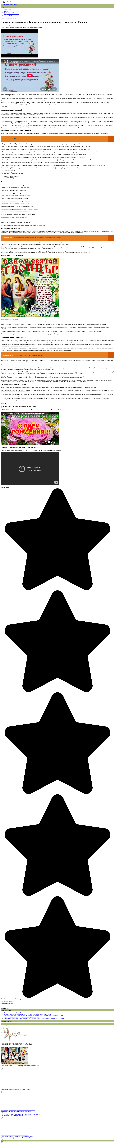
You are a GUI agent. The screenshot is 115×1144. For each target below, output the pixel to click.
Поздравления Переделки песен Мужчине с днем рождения (17, 1136)
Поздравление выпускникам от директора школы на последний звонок (20, 1065)
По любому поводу (9, 12)
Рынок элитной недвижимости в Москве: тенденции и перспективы (22, 1017)
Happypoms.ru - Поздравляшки (9, 4)
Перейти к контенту (6, 1)
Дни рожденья (7, 9)
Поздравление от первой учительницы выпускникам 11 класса (17, 1087)
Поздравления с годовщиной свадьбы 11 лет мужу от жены (16, 1043)
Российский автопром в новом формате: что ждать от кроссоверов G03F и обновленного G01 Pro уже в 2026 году (34, 1015)
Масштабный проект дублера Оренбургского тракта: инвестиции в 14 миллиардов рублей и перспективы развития (34, 1018)
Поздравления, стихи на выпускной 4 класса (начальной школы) (18, 1110)
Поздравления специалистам (11, 14)
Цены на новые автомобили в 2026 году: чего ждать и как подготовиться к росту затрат (27, 1012)
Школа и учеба (8, 15)
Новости (6, 11)
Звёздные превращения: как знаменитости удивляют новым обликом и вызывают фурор (27, 1014)
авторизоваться (28, 1005)
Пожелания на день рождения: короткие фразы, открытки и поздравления (20, 1114)
